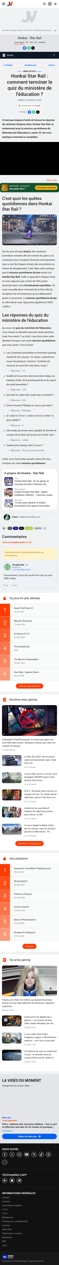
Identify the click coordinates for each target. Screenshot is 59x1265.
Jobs (4, 1245)
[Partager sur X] (33, 48)
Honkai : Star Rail (30, 38)
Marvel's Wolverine (23, 621)
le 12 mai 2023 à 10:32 (21, 570)
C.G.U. (5, 1209)
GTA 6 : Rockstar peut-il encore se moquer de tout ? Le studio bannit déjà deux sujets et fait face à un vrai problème (40, 794)
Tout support (19, 42)
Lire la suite (7, 1131)
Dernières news (30, 65)
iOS (35, 42)
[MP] (26, 564)
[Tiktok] (41, 1154)
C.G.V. (5, 1213)
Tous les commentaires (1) (15, 542)
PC (27, 42)
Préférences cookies (12, 1233)
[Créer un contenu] (55, 30)
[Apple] (12, 1180)
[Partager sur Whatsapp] (29, 48)
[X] (12, 1154)
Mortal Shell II (20, 881)
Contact (6, 1197)
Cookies (6, 1225)
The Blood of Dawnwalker (26, 659)
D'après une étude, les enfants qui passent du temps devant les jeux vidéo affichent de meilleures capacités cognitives (28, 1003)
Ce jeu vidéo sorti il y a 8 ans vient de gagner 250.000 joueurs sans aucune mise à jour (40, 777)
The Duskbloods (22, 646)
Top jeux (29, 946)
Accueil (5, 30)
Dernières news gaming (29, 843)
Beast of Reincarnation (25, 919)
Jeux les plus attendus (29, 686)
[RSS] (34, 1154)
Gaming (12, 30)
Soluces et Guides (24, 30)
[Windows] (19, 1180)
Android (42, 42)
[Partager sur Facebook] (24, 48)
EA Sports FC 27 (22, 633)
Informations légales (12, 1205)
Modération (7, 1217)
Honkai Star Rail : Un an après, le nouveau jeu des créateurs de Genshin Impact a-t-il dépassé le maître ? (31, 483)
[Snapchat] (4, 1162)
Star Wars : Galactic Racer (26, 672)
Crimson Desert (21, 907)
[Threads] (48, 1154)
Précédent (8, 65)
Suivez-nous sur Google (31, 106)
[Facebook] (4, 1154)
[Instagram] (19, 1154)
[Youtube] (26, 1154)
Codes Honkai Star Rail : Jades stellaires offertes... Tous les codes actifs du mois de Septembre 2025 (33, 493)
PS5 (31, 42)
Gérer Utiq (7, 1229)
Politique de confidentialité (15, 1221)
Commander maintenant (46, 188)
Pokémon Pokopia (23, 894)
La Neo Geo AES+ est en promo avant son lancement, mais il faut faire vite (40, 759)
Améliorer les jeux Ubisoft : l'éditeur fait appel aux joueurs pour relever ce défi (38, 811)
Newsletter (7, 1237)
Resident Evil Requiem (24, 932)
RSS (4, 1241)
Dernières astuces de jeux (43, 30)
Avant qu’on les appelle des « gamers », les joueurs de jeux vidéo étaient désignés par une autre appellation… (38, 1020)
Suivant (51, 65)
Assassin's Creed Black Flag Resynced (32, 868)
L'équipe (6, 1201)
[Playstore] (4, 1180)
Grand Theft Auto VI (23, 608)
